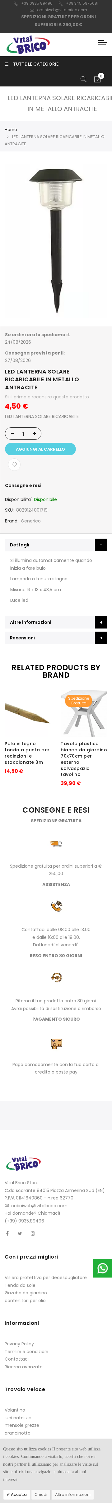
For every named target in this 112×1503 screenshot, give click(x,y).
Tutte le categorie (35, 64)
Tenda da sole (20, 1285)
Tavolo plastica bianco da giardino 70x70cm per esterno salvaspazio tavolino (84, 758)
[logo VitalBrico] (28, 44)
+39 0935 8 (32, 3)
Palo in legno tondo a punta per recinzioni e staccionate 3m (27, 752)
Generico (31, 521)
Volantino (15, 1410)
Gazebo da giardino (26, 1293)
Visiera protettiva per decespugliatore (46, 1277)
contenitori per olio (25, 1300)
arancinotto (17, 1433)
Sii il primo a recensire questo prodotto (47, 397)
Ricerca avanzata (24, 1367)
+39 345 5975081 (82, 3)
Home (11, 129)
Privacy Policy (19, 1344)
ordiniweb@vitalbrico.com (62, 9)
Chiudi (41, 1494)
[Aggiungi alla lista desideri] (14, 464)
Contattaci (17, 1359)
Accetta (18, 1494)
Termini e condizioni (26, 1351)
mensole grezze (22, 1425)
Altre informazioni (73, 1494)
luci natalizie (18, 1418)
